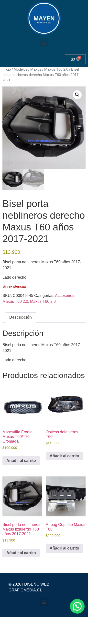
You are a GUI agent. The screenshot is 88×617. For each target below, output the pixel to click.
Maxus (35, 69)
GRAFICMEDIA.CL (25, 590)
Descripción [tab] (20, 317)
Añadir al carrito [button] (21, 460)
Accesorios (64, 296)
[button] (44, 43)
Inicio (6, 69)
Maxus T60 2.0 (56, 69)
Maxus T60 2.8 (43, 301)
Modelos (20, 69)
